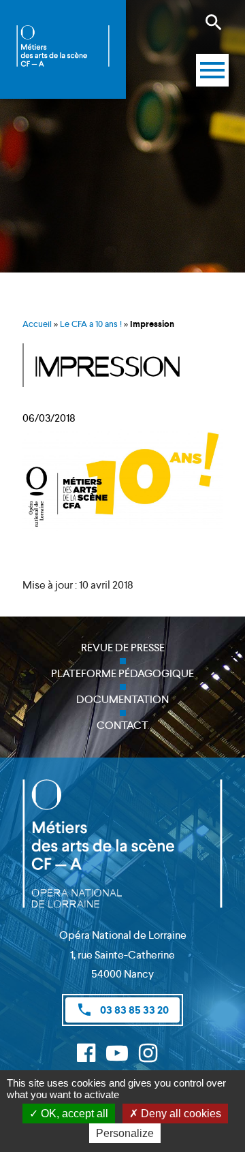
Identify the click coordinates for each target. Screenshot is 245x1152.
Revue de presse (123, 647)
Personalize (125, 1133)
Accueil (37, 324)
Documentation (122, 699)
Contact (122, 725)
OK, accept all (73, 1113)
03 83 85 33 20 (122, 1009)
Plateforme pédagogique (122, 673)
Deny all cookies (179, 1113)
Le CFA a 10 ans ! (91, 324)
